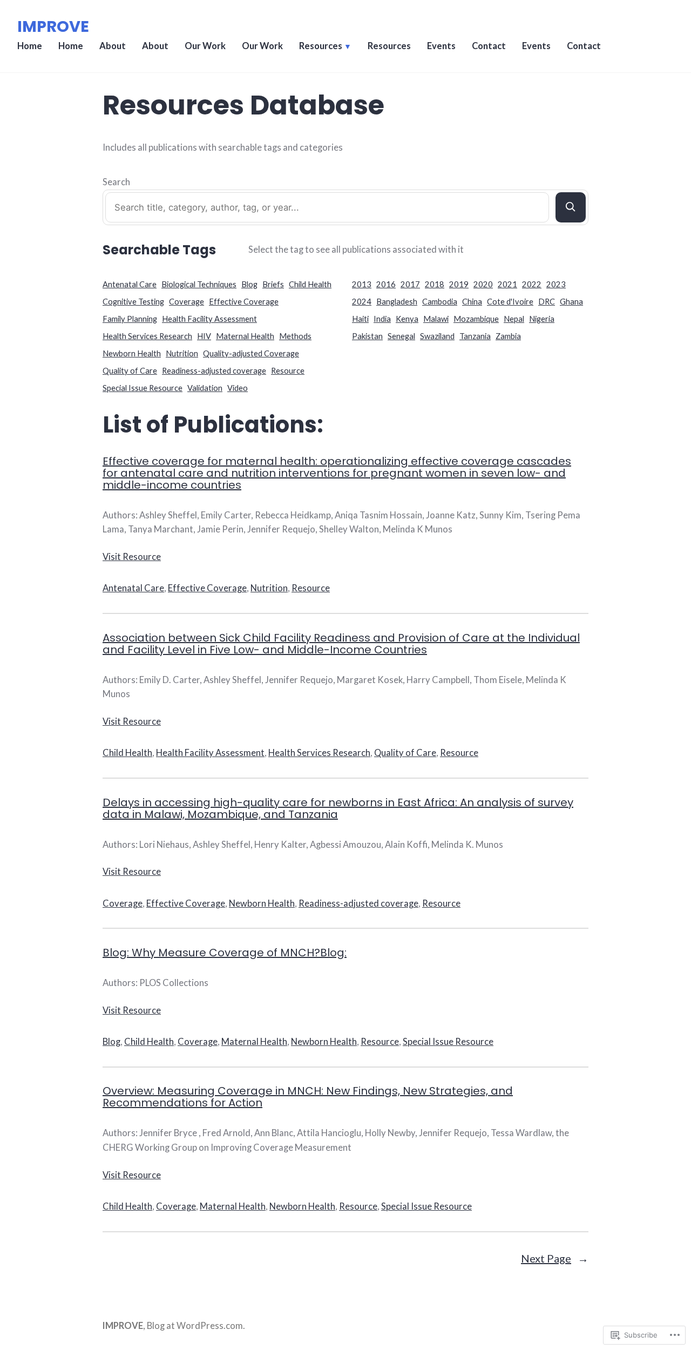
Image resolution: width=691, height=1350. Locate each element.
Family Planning (130, 318)
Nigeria (541, 318)
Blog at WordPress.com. (196, 1325)
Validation (204, 388)
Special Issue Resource (142, 388)
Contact (489, 45)
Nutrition (182, 353)
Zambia (508, 336)
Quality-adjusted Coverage (251, 353)
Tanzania (475, 336)
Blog (249, 284)
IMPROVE (53, 26)
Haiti (360, 318)
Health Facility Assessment (209, 318)
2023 (556, 284)
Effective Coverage (244, 301)
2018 (434, 284)
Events (441, 45)
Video (237, 388)
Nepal (514, 318)
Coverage (186, 301)
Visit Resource (132, 556)
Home (29, 45)
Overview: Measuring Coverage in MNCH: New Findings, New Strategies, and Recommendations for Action (308, 1097)
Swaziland (437, 336)
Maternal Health (245, 336)
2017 (410, 284)
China (472, 301)
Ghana (571, 301)
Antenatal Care (130, 284)
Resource (287, 370)
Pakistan (367, 336)
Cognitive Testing (133, 301)
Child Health (310, 284)
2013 (361, 284)
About (112, 45)
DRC (546, 301)
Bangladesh (396, 301)
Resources (320, 45)
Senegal (401, 336)
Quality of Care (130, 370)
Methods (295, 336)
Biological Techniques (198, 284)
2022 (531, 284)
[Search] (570, 207)
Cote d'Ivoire (510, 301)
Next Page (554, 1258)
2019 (459, 284)
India (382, 318)
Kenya (407, 318)
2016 (386, 284)
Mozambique (476, 318)
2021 (507, 284)
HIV (204, 336)
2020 (483, 284)
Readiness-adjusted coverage (214, 370)
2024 (361, 301)
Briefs (273, 284)
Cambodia (439, 301)
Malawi (436, 318)
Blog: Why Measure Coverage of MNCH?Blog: (225, 953)
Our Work (205, 45)
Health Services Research (147, 336)
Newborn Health (132, 353)
